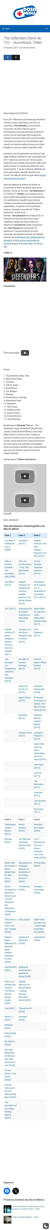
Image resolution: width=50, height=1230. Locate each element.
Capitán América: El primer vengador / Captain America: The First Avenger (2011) (10, 641)
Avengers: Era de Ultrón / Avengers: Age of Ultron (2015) (25, 635)
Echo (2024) (24, 919)
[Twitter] (16, 57)
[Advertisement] (25, 87)
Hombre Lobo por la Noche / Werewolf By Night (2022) (10, 1091)
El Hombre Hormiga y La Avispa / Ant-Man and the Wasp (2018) (40, 703)
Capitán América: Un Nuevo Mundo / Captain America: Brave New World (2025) (25, 990)
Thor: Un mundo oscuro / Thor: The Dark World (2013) (25, 567)
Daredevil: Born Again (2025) (39, 827)
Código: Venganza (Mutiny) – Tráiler (25, 1217)
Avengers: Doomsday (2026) (39, 889)
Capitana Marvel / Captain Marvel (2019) (38, 721)
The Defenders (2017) (38, 784)
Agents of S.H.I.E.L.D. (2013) (23, 689)
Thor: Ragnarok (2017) (38, 632)
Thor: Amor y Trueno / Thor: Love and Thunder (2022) (11, 925)
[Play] (25, 269)
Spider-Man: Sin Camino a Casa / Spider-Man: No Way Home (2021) (11, 872)
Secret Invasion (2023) (22, 827)
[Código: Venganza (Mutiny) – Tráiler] (7, 1223)
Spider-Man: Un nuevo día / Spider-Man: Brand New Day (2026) (40, 925)
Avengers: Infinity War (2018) (39, 689)
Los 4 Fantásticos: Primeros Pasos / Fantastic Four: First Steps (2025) (40, 848)
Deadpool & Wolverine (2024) (24, 940)
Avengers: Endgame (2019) (38, 735)
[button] (46, 1226)
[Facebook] (8, 57)
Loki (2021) (10, 1008)
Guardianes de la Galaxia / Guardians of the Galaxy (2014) (25, 614)
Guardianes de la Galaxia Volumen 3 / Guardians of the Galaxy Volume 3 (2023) (25, 872)
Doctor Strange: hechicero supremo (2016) (38, 567)
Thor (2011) (10, 608)
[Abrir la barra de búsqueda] (46, 28)
